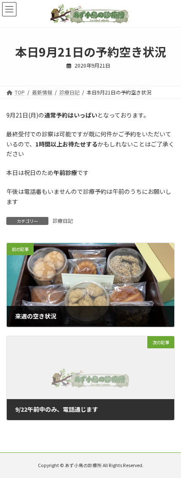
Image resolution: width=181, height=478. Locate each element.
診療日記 (63, 220)
